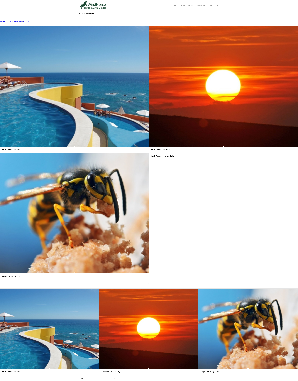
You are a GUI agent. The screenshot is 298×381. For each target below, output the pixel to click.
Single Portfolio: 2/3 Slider (11, 150)
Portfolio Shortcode (86, 13)
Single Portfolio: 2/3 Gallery (160, 150)
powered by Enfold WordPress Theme (128, 378)
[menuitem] (175, 5)
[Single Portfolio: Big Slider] (74, 213)
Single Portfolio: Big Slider (11, 276)
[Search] (217, 5)
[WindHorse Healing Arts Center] (93, 5)
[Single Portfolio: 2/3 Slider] (74, 86)
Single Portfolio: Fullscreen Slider (162, 156)
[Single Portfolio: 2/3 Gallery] (223, 86)
